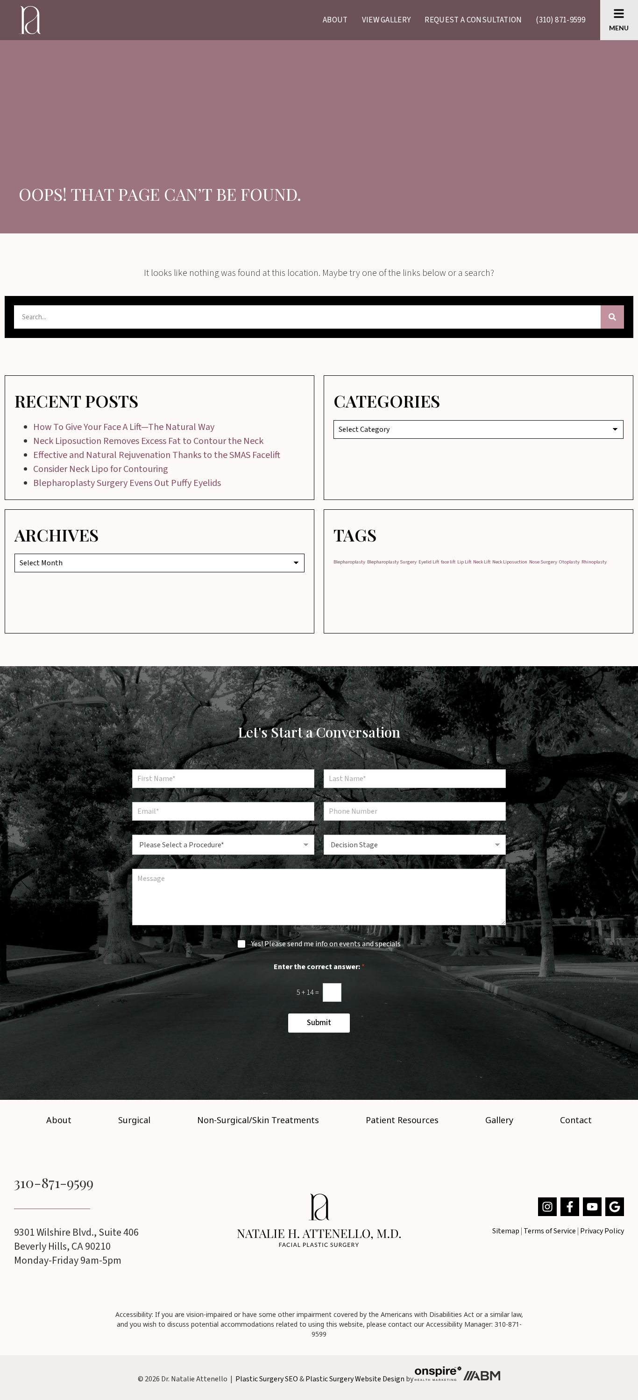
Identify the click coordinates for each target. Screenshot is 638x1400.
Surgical (134, 1120)
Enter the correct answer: (319, 967)
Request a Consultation (473, 20)
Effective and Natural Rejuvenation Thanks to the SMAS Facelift (156, 455)
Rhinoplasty (594, 561)
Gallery (499, 1120)
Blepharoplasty (349, 561)
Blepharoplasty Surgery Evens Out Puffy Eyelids (127, 483)
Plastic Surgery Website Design (354, 1378)
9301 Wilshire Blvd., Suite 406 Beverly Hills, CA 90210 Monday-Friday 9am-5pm (76, 1246)
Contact (576, 1120)
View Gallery (386, 20)
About (335, 20)
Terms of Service (550, 1231)
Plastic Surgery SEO (266, 1378)
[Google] (614, 1206)
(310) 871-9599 (560, 20)
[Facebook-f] (569, 1206)
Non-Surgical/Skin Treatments (258, 1120)
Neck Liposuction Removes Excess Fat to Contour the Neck (148, 441)
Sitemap (505, 1231)
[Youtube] (592, 1206)
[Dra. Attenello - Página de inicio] (318, 1220)
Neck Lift (481, 561)
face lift (448, 561)
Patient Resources (402, 1120)
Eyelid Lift (428, 561)
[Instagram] (547, 1206)
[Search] (612, 317)
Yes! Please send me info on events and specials (326, 944)
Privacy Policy (602, 1231)
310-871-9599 (53, 1182)
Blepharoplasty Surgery (392, 561)
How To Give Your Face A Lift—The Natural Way (123, 427)
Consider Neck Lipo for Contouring (100, 469)
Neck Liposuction (509, 561)
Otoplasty (569, 561)
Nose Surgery (543, 561)
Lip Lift (464, 561)
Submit (319, 1022)
